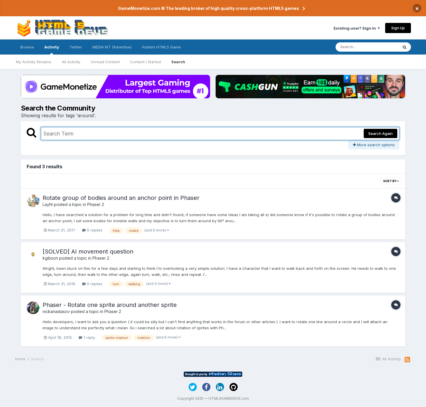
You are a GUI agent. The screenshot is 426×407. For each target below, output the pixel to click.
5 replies (94, 230)
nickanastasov (56, 311)
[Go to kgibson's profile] (33, 254)
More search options (375, 144)
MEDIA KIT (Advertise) (112, 47)
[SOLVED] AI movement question (88, 251)
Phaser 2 (95, 204)
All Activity (71, 61)
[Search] (404, 47)
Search (178, 61)
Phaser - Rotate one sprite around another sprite (110, 304)
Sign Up (398, 28)
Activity (51, 47)
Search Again (380, 133)
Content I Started (145, 61)
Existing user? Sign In (356, 28)
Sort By (390, 181)
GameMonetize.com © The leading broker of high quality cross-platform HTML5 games (208, 8)
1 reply (88, 337)
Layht (48, 204)
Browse (27, 47)
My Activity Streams (33, 61)
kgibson (50, 258)
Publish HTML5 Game (161, 47)
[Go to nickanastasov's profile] (33, 307)
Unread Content (105, 61)
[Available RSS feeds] (407, 360)
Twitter (76, 47)
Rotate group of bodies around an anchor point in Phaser (121, 197)
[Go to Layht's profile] (33, 200)
